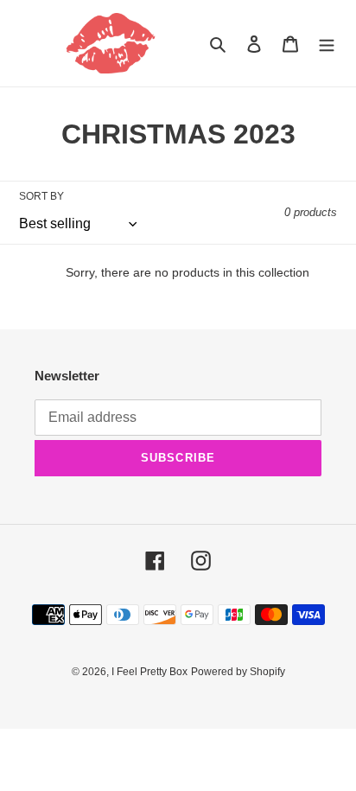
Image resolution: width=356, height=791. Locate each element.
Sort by (41, 196)
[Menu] (326, 43)
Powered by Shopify (238, 672)
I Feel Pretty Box (149, 672)
